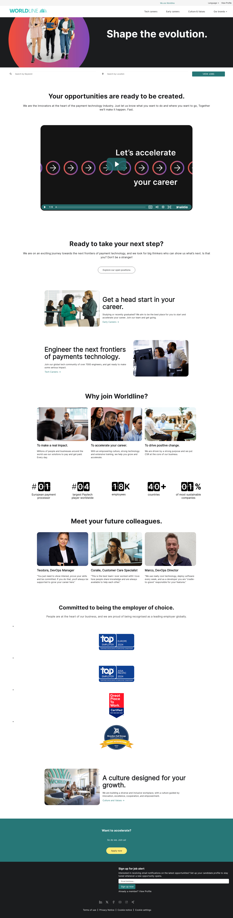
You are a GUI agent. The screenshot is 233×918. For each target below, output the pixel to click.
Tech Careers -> (53, 371)
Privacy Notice (106, 910)
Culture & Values (196, 11)
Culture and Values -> (113, 800)
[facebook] (113, 902)
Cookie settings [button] (143, 910)
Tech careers (150, 11)
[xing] (133, 902)
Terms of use (89, 910)
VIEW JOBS (208, 74)
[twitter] (107, 902)
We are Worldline (167, 3)
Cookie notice (125, 910)
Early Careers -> (111, 322)
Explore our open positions (116, 270)
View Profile (226, 3)
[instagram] (126, 902)
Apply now (116, 850)
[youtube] (120, 902)
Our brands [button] (220, 11)
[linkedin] (100, 902)
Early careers (172, 11)
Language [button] (212, 3)
